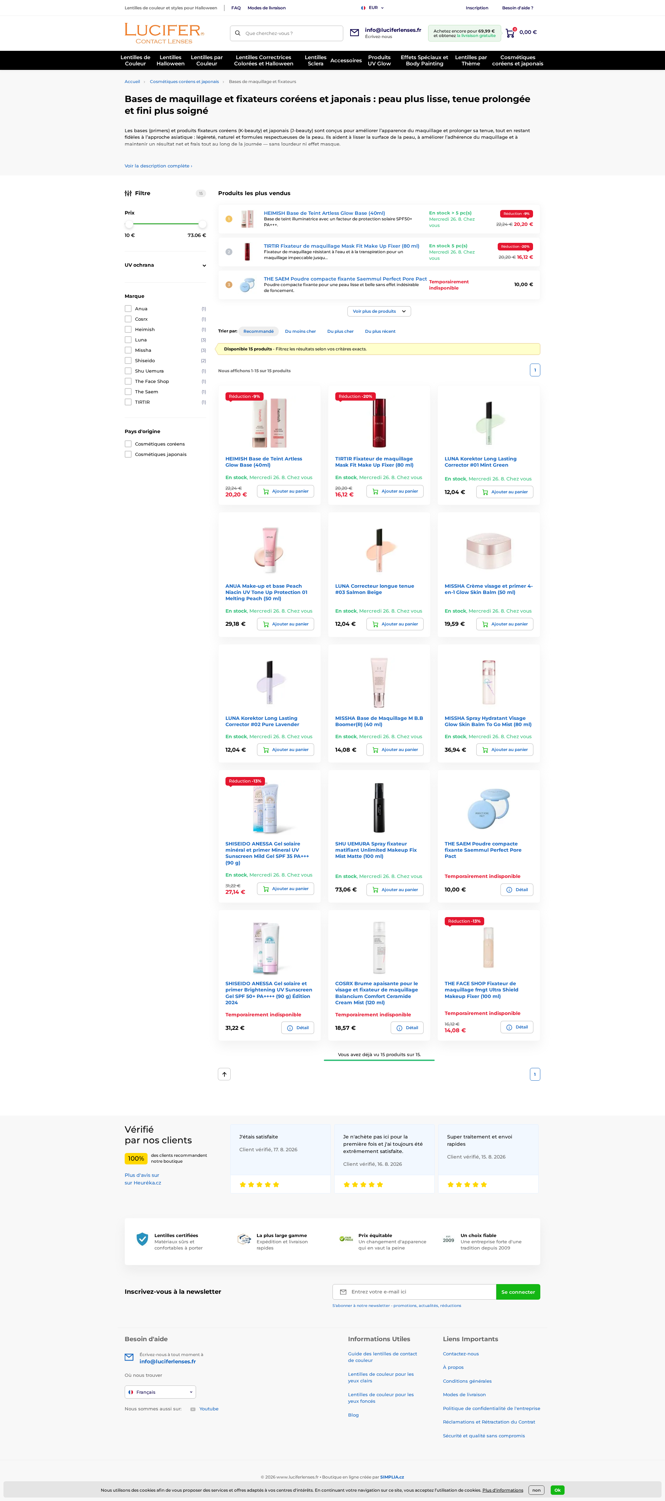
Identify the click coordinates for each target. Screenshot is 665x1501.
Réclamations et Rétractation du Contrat (489, 1422)
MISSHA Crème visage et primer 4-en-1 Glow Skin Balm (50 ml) (489, 589)
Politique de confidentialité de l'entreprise (491, 1408)
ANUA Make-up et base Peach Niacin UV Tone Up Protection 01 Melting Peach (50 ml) (266, 592)
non (536, 1490)
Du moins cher (300, 331)
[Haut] (224, 1074)
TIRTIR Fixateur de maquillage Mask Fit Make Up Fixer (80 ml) (341, 246)
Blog (353, 1415)
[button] (379, 311)
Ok (558, 1490)
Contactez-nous (461, 1353)
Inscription (477, 7)
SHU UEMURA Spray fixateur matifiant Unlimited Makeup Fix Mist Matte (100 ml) (376, 850)
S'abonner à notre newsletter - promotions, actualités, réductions (396, 1305)
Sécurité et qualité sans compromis (484, 1435)
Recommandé (258, 331)
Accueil (132, 81)
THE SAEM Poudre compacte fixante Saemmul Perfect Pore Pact (345, 279)
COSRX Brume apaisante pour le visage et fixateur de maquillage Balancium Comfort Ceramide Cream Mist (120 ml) (376, 993)
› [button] (158, 165)
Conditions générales (467, 1381)
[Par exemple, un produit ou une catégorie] (238, 33)
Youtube (209, 1408)
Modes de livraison (267, 7)
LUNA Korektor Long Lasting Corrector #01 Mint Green (481, 462)
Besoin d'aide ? (517, 7)
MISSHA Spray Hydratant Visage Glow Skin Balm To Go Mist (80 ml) (488, 721)
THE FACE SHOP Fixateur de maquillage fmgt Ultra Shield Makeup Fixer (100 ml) (481, 989)
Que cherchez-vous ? (269, 33)
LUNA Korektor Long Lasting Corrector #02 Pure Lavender (262, 721)
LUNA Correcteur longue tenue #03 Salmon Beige (374, 589)
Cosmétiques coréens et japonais (184, 81)
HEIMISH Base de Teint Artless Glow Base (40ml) (324, 213)
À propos (453, 1367)
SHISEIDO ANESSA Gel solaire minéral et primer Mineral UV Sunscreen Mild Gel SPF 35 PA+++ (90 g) (267, 853)
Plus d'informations (502, 1490)
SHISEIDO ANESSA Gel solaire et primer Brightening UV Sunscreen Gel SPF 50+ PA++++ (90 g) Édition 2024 (268, 993)
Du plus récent (380, 331)
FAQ (236, 7)
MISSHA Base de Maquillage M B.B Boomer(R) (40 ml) (379, 721)
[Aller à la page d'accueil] (164, 33)
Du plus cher (340, 331)
